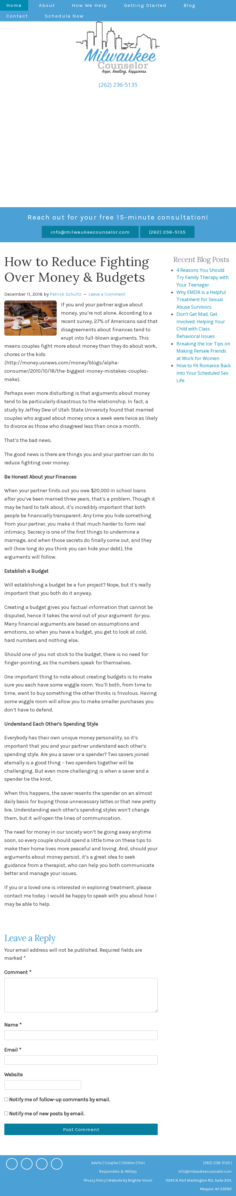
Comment (17, 972)
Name (13, 1025)
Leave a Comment (106, 294)
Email (12, 1050)
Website (13, 1074)
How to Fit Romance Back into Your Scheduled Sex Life (203, 372)
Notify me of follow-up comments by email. (59, 1099)
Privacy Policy (95, 1180)
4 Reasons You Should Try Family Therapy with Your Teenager (202, 277)
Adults (96, 1163)
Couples (111, 1163)
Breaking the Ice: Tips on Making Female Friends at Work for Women (203, 351)
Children (128, 1163)
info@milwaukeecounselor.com (90, 232)
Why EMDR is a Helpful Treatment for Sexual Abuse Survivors (201, 299)
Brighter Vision (140, 1180)
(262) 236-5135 (118, 85)
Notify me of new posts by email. (47, 1113)
